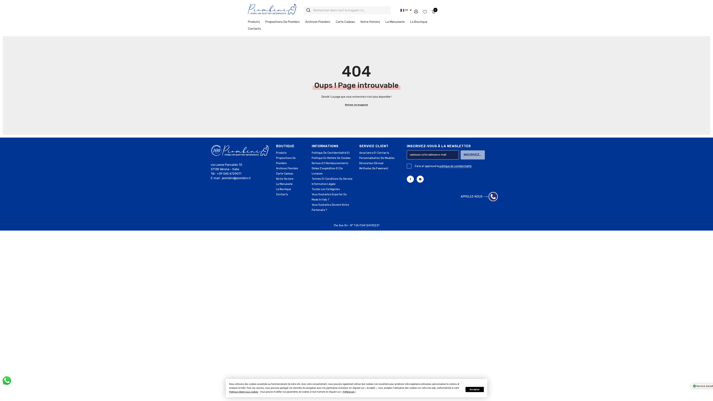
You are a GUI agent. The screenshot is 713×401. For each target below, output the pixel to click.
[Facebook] (410, 179)
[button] (243, 392)
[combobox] (350, 10)
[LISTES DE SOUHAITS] (425, 11)
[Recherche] (347, 10)
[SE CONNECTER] (416, 11)
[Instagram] (420, 179)
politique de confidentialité (455, 166)
